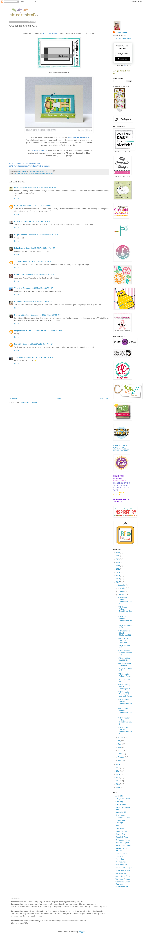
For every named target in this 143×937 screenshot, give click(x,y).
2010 (118, 784)
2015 (118, 768)
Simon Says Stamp (122, 870)
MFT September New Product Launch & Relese (125, 694)
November (122, 588)
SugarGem (18, 357)
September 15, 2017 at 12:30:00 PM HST (38, 288)
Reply (16, 198)
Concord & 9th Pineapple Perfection (123, 640)
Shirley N (18, 261)
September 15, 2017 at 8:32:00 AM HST (37, 261)
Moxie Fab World (121, 837)
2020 (118, 572)
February (121, 757)
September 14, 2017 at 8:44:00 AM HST (42, 187)
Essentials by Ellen (122, 818)
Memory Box (120, 834)
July (119, 741)
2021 (118, 569)
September (122, 595)
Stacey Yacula (120, 873)
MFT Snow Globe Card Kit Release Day (125, 653)
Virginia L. (18, 288)
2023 (118, 562)
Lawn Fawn (119, 828)
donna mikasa (121, 32)
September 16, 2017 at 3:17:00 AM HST (38, 301)
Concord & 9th (120, 812)
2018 (118, 579)
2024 (118, 559)
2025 (118, 556)
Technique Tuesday (122, 879)
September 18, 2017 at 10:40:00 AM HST (38, 344)
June (120, 744)
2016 (118, 764)
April (120, 750)
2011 (118, 781)
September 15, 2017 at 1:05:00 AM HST (40, 248)
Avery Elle (119, 796)
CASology (119, 801)
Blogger (81, 932)
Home (59, 398)
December (122, 585)
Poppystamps (120, 862)
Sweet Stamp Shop (122, 876)
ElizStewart (18, 301)
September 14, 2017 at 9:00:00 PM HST (35, 221)
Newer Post (14, 398)
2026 (118, 552)
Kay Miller (18, 344)
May (119, 747)
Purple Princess (20, 235)
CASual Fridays (121, 804)
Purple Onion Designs (123, 867)
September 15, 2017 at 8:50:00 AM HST (39, 275)
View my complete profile (122, 38)
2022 (118, 566)
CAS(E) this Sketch (21, 173)
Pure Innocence (47, 173)
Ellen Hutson (120, 815)
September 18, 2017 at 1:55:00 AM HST (47, 330)
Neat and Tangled (122, 843)
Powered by (119, 65)
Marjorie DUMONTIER (23, 330)
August (121, 737)
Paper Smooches (121, 853)
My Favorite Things (35, 173)
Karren (17, 221)
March (120, 754)
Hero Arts (118, 826)
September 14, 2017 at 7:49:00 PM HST (38, 206)
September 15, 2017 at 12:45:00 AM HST (43, 235)
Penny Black (120, 859)
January (121, 760)
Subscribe (122, 59)
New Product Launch (123, 846)
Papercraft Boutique (22, 315)
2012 (118, 778)
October (121, 591)
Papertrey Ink (120, 856)
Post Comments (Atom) (28, 402)
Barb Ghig (18, 206)
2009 (118, 787)
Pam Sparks (19, 275)
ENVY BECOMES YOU (122, 445)
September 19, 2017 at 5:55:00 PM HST (38, 357)
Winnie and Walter (122, 887)
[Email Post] (54, 171)
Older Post (104, 398)
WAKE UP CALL (119, 448)
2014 (118, 771)
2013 (118, 774)
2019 (118, 575)
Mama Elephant (121, 831)
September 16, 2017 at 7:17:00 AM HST (46, 315)
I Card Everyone (20, 187)
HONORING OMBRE (121, 450)
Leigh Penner (19, 248)
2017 (118, 582)
